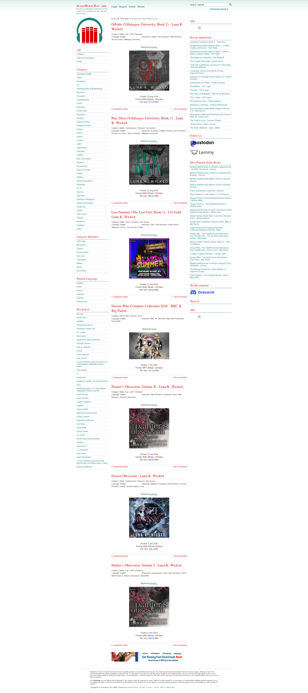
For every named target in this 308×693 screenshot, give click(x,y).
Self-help (81, 196)
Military (80, 263)
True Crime (81, 214)
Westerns (81, 221)
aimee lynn (81, 446)
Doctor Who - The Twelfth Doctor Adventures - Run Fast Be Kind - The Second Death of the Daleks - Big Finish (210, 236)
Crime (79, 103)
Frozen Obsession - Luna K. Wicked (137, 475)
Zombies (80, 225)
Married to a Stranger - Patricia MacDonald (208, 105)
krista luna (81, 377)
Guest (154, 329)
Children (80, 54)
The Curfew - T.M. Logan (200, 97)
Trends (156, 687)
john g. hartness (84, 347)
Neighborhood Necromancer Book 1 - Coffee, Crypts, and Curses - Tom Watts (210, 47)
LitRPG (80, 155)
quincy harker (83, 398)
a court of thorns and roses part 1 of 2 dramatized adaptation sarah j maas (92, 364)
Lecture (80, 140)
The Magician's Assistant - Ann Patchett (207, 57)
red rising (81, 424)
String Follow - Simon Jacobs (202, 124)
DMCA (162, 687)
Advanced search (218, 9)
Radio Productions (85, 181)
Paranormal (82, 166)
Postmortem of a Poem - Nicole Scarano (207, 83)
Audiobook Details (121, 109)
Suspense (81, 207)
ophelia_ (154, 47)
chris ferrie (81, 453)
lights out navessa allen (87, 413)
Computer (81, 96)
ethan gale (81, 336)
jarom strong (82, 394)
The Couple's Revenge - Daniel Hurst (206, 61)
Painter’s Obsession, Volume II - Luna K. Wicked (147, 386)
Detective (81, 107)
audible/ (80, 321)
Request (123, 6)
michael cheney (83, 343)
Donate (141, 6)
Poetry (79, 173)
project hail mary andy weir (88, 340)
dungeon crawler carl (86, 329)
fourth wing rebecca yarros (88, 439)
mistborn (80, 442)
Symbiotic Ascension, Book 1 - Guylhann (207, 42)
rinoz (79, 385)
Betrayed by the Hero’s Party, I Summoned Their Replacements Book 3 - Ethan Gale (211, 211)
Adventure (81, 81)
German (80, 298)
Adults (79, 61)
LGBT (79, 144)
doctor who (81, 318)
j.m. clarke (81, 332)
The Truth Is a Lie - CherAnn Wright (205, 120)
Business (81, 92)
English (80, 283)
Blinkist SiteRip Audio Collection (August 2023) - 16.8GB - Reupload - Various (210, 168)
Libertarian (81, 260)
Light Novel (82, 148)
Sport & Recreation (85, 203)
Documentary (82, 252)
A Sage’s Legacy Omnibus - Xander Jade (208, 254)
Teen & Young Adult (85, 58)
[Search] (230, 5)
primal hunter (82, 431)
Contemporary (83, 100)
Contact (149, 687)
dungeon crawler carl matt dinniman (92, 381)
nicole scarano (83, 416)
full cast (80, 314)
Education (81, 114)
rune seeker (82, 370)
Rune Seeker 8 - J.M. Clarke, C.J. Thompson (209, 194)
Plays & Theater (83, 170)
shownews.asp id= (85, 325)
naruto (79, 351)
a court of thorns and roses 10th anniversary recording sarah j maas (92, 462)
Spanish (80, 294)
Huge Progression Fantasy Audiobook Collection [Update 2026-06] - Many (206, 229)
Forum (132, 6)
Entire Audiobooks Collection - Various (206, 191)
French (80, 290)
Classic (80, 249)
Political (80, 177)
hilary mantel (82, 409)
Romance (81, 185)
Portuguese (82, 301)
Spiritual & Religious (85, 199)
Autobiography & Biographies (89, 89)
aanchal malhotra (84, 467)
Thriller (80, 210)
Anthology (81, 241)
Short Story (81, 271)
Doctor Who (82, 111)
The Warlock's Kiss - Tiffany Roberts (205, 101)
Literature (81, 151)
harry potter (82, 428)
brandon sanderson (85, 420)
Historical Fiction (84, 125)
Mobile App (170, 687)
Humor (80, 137)
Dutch (79, 287)
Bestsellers (81, 245)
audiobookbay (133, 687)
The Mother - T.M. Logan (200, 86)
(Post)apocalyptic (84, 74)
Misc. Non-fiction (84, 159)
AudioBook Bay (91, 5)
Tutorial (80, 218)
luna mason (82, 358)
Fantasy (80, 118)
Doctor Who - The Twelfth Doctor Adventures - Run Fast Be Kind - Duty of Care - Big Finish (210, 249)
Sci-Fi (79, 188)
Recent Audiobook (200, 37)
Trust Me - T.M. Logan (199, 90)
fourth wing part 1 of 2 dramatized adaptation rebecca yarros (91, 389)
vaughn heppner (84, 402)
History (80, 129)
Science (80, 192)
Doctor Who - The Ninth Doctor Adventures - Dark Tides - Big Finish (209, 258)
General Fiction (83, 122)
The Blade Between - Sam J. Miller (205, 128)
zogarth (80, 405)
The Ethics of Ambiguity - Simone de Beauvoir (210, 94)
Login (114, 6)
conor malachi (83, 354)
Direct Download (180, 109)
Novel (79, 267)
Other (79, 229)
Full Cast (80, 256)
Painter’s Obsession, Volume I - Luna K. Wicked (146, 565)
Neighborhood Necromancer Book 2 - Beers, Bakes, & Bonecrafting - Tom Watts (209, 53)
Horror (79, 133)
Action (79, 78)
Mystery (80, 162)
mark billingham (84, 457)
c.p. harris (81, 435)
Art (78, 85)
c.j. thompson (82, 450)
